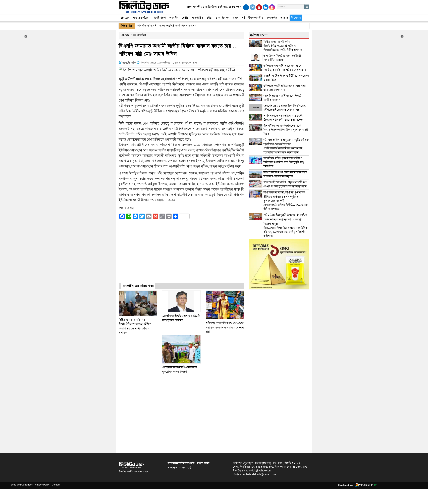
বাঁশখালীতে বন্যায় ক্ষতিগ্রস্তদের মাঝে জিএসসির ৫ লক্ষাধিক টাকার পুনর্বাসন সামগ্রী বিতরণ (285, 130)
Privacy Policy (42, 484)
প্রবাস (235, 18)
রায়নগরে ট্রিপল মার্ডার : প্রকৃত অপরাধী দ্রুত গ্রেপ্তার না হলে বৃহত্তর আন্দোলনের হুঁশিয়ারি (285, 184)
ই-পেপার (296, 18)
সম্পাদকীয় (271, 18)
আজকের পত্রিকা (141, 18)
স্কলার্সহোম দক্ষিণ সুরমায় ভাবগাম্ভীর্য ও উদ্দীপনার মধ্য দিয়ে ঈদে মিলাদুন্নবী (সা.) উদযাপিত (283, 162)
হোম (126, 18)
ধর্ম (243, 18)
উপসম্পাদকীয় (255, 18)
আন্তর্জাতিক (197, 18)
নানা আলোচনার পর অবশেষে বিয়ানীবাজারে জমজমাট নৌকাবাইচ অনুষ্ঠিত (285, 174)
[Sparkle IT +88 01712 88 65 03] (365, 485)
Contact (56, 484)
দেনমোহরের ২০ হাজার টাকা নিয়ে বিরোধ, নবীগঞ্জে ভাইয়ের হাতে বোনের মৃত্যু (284, 108)
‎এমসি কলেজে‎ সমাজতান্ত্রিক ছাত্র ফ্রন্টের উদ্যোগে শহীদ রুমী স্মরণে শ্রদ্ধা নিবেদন (283, 118)
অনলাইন (173, 18)
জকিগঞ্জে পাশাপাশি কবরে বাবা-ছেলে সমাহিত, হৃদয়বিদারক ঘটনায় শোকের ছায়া (225, 327)
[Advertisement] (181, 254)
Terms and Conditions (21, 484)
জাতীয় (185, 18)
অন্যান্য (284, 18)
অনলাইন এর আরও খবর (138, 286)
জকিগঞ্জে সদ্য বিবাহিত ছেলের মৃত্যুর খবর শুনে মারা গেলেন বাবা (284, 88)
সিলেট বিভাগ (159, 18)
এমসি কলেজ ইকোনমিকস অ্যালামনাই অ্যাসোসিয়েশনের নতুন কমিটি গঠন (286, 146)
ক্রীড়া (209, 18)
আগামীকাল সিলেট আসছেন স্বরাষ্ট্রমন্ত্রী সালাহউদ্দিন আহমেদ (282, 58)
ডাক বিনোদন (222, 18)
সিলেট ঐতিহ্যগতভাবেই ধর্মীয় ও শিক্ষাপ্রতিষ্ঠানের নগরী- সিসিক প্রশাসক (282, 46)
